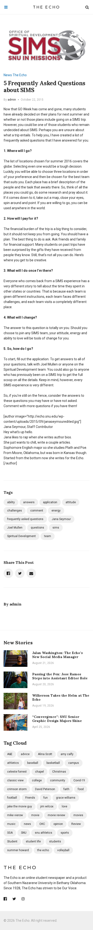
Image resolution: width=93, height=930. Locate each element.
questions (37, 527)
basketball (53, 763)
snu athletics (43, 832)
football (12, 797)
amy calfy (67, 754)
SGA (10, 832)
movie (35, 815)
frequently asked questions (25, 519)
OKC (42, 824)
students (55, 841)
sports (65, 832)
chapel (39, 771)
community (57, 780)
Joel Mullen (14, 527)
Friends (30, 797)
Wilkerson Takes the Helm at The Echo (60, 697)
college (37, 780)
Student (12, 841)
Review (76, 824)
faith (66, 789)
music (11, 824)
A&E (9, 754)
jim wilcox (46, 806)
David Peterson (45, 789)
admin (12, 99)
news (27, 824)
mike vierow (15, 815)
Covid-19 (79, 780)
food (81, 789)
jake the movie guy (19, 806)
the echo (43, 850)
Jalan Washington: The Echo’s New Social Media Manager (57, 655)
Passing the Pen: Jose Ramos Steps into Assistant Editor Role (60, 676)
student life (33, 841)
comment (36, 510)
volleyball (63, 850)
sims (55, 527)
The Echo (46, 7)
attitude (71, 502)
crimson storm (17, 789)
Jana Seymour (61, 519)
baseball (32, 763)
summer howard (18, 850)
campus (73, 763)
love (64, 806)
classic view (15, 780)
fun (45, 797)
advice (25, 754)
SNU (23, 832)
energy (56, 510)
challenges (14, 510)
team (47, 536)
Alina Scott (45, 754)
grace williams (65, 797)
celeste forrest (17, 771)
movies (78, 815)
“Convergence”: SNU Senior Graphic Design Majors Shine (57, 719)
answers (29, 502)
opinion (58, 824)
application (50, 502)
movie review (56, 815)
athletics (13, 763)
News (8, 75)
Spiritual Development (21, 536)
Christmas (59, 771)
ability (11, 502)
